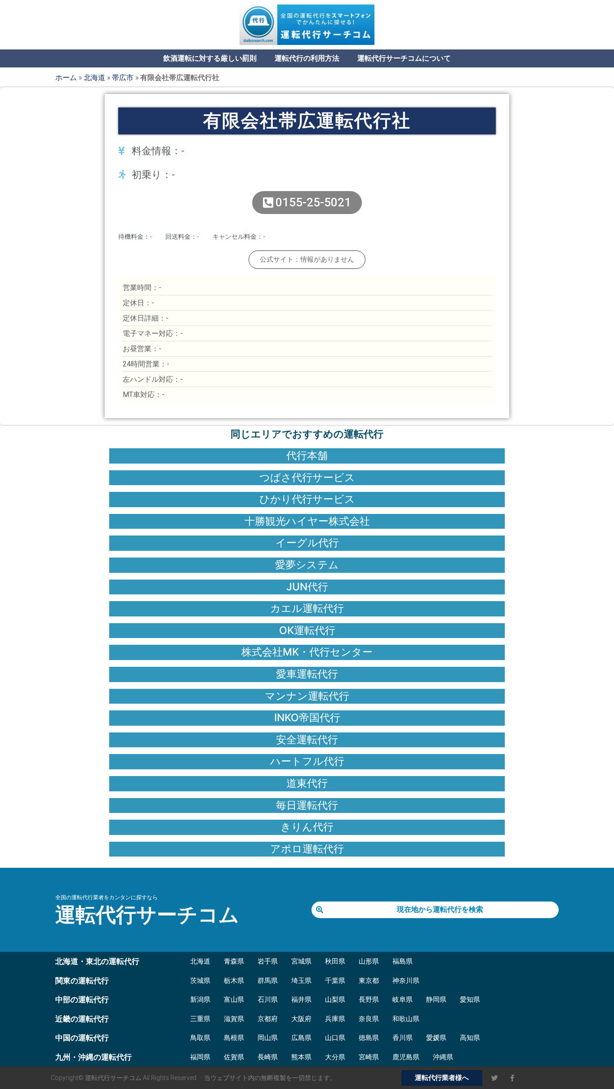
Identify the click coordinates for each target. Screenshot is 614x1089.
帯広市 (122, 77)
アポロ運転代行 (307, 849)
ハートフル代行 (307, 761)
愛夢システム (307, 564)
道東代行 (307, 783)
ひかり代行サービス (307, 499)
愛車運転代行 (307, 674)
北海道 (94, 77)
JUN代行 (307, 586)
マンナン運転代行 (307, 696)
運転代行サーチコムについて (404, 58)
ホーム (66, 77)
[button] (307, 259)
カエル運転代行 (307, 608)
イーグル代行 (307, 542)
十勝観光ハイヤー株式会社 (307, 521)
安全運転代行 (307, 739)
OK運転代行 (307, 630)
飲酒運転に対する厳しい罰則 (210, 58)
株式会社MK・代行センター (307, 652)
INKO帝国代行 (307, 717)
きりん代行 (307, 827)
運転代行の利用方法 (307, 58)
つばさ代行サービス (307, 477)
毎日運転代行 (307, 805)
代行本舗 (307, 455)
